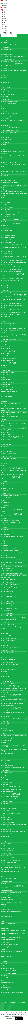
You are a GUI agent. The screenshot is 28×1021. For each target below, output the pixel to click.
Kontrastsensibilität (6, 740)
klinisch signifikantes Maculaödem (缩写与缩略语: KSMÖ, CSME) (13, 424)
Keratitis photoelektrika (8, 242)
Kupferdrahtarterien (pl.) (8, 968)
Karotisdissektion (6, 139)
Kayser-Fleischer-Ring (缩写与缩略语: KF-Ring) (14, 185)
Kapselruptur (5, 111)
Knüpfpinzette (5, 463)
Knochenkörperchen (6, 451)
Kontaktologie (5, 723)
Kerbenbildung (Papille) (8, 351)
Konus (2, 758)
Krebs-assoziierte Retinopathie (10, 923)
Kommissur (4, 518)
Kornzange (4, 839)
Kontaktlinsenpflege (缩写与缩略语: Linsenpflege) (11, 709)
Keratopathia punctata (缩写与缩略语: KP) (13, 328)
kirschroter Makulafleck (7, 396)
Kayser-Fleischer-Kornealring (9, 182)
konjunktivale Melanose (8, 603)
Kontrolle (3, 742)
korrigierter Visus (6, 853)
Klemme (3, 419)
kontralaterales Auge (7, 730)
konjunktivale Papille (7, 606)
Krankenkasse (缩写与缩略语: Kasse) (11, 892)
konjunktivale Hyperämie (8, 599)
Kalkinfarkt (4, 42)
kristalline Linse (5, 942)
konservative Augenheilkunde (9, 647)
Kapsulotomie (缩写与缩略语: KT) (10, 128)
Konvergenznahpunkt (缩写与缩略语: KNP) (12, 767)
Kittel (2, 399)
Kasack (3, 149)
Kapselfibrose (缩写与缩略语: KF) (10, 101)
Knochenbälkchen (6, 449)
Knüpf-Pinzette (5, 461)
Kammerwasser (5, 47)
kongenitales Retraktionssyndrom (10, 584)
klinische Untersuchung (7, 442)
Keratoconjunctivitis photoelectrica (11, 271)
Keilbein (3, 187)
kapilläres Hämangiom (7, 94)
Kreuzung (3, 926)
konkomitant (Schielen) (7, 636)
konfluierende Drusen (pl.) (8, 548)
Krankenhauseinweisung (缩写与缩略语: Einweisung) (12, 886)
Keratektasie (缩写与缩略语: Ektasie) (11, 219)
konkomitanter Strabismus (8, 638)
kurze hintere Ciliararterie (8, 970)
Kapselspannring (6, 116)
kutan (2, 980)
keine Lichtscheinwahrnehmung (10, 212)
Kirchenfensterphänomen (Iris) (10, 391)
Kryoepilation (5, 949)
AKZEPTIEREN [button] (19, 1018)
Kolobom (3, 507)
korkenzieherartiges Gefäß (8, 799)
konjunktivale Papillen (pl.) (9, 608)
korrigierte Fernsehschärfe (8, 846)
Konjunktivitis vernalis (7, 624)
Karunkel (3, 144)
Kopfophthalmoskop (7, 784)
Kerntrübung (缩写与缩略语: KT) (10, 363)
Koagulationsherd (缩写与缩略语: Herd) (12, 474)
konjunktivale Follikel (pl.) (8, 594)
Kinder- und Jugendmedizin (9, 375)
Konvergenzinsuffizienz (7, 765)
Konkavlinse (4, 633)
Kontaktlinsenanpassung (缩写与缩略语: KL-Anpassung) (13, 700)
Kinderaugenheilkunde (7, 382)
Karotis (3, 135)
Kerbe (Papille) (5, 348)
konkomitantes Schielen (8, 640)
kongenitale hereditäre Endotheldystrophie (13, 560)
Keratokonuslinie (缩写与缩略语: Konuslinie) (13, 312)
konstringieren (5, 676)
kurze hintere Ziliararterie (8, 973)
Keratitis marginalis (6, 230)
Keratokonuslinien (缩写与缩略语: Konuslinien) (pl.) (10, 315)
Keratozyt (3, 344)
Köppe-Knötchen (6, 987)
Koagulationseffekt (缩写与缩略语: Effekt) (12, 468)
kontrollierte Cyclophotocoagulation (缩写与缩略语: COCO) (13, 746)
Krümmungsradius (6, 956)
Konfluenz (4, 543)
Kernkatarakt (4, 356)
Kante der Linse (5, 87)
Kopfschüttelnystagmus (7, 791)
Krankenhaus (4, 883)
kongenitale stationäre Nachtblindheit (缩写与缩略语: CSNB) (13, 576)
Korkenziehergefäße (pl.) (8, 803)
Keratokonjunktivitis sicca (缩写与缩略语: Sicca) (12, 306)
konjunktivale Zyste (6, 610)
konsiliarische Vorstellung (8, 669)
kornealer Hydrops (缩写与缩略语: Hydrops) (13, 824)
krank (2, 876)
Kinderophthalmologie (7, 387)
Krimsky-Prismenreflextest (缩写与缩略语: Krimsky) (13, 934)
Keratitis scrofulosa (6, 251)
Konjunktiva (4, 589)
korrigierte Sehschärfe (7, 848)
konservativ (4, 645)
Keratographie (5, 290)
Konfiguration (5, 541)
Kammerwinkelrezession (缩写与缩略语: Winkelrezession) (12, 64)
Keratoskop (4, 341)
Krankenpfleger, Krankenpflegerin (10, 895)
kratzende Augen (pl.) (7, 916)
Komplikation (5, 529)
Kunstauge (4, 961)
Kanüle (3, 89)
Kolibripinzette (5, 486)
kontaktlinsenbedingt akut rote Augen (12, 703)
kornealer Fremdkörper (7, 822)
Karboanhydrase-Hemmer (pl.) (9, 130)
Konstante (4, 671)
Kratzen (3, 914)
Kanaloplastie (5, 80)
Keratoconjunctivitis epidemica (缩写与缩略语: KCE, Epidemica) (13, 263)
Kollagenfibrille (5, 493)
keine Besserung (5, 209)
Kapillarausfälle (5, 92)
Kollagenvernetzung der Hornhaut (10, 495)
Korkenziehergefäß (6, 801)
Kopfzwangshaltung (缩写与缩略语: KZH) (12, 794)
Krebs (2, 921)
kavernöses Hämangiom (8, 180)
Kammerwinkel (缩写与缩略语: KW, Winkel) (13, 56)
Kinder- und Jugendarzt (7, 372)
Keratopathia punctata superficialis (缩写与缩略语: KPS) (13, 331)
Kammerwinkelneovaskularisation (10, 61)
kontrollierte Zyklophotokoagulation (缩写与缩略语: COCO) (13, 750)
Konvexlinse (4, 779)
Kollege (3, 500)
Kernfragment (5, 353)
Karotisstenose (5, 142)
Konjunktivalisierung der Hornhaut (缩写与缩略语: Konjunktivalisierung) (13, 618)
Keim (2, 197)
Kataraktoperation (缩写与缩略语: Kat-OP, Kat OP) (13, 172)
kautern (3, 178)
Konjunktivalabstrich (7, 591)
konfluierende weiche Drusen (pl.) (10, 550)
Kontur (3, 756)
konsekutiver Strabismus (8, 643)
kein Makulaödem (6, 202)
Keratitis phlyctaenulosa (8, 235)
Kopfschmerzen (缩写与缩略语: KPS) (11, 789)
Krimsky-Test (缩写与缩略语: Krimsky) (11, 937)
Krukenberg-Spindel (6, 947)
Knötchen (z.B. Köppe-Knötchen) (10, 458)
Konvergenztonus (6, 775)
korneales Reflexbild (7, 834)
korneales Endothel (6, 829)
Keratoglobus (5, 283)
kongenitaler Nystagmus (8, 579)
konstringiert (4, 679)
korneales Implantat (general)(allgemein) (13, 831)
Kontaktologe (5, 721)
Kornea (3, 806)
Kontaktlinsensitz (6, 716)
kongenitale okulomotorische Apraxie (11, 573)
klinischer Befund (6, 444)
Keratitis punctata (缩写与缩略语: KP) (11, 245)
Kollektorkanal (5, 502)
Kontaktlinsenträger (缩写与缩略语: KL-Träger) (14, 719)
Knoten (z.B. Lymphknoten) (8, 453)
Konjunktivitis (5, 622)
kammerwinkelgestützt (7, 59)
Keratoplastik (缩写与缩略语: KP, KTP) (11, 339)
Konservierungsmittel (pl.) (8, 659)
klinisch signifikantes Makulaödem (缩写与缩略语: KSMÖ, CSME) (13, 429)
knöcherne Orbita (6, 456)
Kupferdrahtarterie (6, 966)
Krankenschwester (6, 897)
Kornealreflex (5, 836)
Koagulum (4, 481)
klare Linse (4, 401)
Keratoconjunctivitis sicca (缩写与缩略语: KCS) (12, 275)
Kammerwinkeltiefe (6, 68)
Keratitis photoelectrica (8, 240)
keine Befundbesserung (7, 207)
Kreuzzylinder (5, 928)
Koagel (3, 465)
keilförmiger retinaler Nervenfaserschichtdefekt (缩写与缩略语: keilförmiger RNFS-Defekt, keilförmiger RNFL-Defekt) (14, 192)
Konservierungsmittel (7, 657)
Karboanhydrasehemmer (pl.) (9, 132)
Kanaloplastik (5, 82)
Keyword (3, 367)
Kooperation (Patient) (7, 782)
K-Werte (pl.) (4, 40)
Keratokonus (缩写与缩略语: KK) (10, 310)
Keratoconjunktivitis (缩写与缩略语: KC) (12, 278)
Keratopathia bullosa (7, 326)
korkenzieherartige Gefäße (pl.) (10, 796)
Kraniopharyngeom (6, 874)
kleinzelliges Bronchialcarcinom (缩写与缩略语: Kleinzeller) (13, 409)
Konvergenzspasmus (7, 772)
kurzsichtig (4, 975)
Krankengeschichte (6, 881)
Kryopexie (4, 954)
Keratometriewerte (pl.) (7, 323)
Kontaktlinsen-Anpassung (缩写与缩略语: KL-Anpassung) (13, 691)
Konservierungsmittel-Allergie (9, 662)
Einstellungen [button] (10, 1018)
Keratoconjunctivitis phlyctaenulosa (11, 267)
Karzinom (3, 147)
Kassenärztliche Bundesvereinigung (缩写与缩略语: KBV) (13, 152)
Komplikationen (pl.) (7, 532)
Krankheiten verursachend (8, 907)
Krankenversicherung (7, 899)
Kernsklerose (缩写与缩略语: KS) (10, 358)
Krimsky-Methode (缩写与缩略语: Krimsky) (13, 930)
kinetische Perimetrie (7, 389)
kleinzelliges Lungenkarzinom (9, 416)
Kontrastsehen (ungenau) (8, 738)
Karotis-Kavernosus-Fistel (8, 137)
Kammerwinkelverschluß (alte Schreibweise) (13, 70)
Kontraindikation (6, 726)
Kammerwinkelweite (7, 73)
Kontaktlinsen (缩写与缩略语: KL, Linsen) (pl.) (13, 688)
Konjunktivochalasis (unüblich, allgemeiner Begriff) (13, 627)
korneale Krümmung (7, 817)
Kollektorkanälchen (6, 505)
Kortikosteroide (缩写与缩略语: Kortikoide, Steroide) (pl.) (13, 868)
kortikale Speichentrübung (8, 862)
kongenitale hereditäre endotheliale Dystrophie (11, 563)
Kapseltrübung (5, 118)
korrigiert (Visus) (6, 843)
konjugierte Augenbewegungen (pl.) (11, 587)
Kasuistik (3, 160)
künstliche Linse (5, 990)
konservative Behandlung (8, 650)
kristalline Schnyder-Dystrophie (10, 944)
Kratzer (3, 919)
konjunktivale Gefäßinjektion (9, 596)
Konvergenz (4, 763)
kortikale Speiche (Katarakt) (9, 858)
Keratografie (4, 285)
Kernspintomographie (7, 360)
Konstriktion (4, 674)
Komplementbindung (7, 524)
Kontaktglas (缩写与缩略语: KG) (9, 683)
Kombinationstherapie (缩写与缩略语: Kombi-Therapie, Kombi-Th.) (14, 515)
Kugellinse (4, 959)
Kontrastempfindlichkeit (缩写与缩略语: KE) (13, 735)
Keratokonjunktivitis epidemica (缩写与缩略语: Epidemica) (13, 295)
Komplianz (4, 527)
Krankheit (4, 904)
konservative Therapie (7, 652)
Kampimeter (4, 75)
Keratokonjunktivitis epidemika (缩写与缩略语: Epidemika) (13, 300)
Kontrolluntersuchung (7, 753)
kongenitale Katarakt (7, 570)
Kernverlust (4, 365)
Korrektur (3, 841)
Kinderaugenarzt (5, 379)
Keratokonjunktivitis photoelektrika (11, 303)
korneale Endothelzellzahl (8, 808)
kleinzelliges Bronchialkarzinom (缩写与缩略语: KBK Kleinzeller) (13, 413)
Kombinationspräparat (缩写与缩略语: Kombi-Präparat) (14, 510)
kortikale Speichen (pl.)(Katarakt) (10, 860)
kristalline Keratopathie (8, 939)
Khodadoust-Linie (6, 370)
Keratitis (3, 221)
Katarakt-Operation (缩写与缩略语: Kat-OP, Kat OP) (13, 165)
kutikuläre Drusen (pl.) (7, 982)
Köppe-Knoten (5, 985)
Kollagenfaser (5, 490)
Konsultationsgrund (6, 681)
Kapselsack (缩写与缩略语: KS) (9, 113)
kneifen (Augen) (5, 446)
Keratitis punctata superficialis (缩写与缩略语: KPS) (13, 248)
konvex (3, 777)
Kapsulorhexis (5, 123)
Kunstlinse (4, 963)
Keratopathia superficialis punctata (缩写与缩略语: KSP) (13, 335)
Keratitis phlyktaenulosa (8, 237)
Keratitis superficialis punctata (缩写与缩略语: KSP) (13, 257)
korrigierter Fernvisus (7, 850)
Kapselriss (4, 106)
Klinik (2, 421)
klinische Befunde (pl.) (7, 432)
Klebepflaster (5, 406)
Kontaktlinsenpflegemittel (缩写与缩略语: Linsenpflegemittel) (13, 713)
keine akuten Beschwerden (8, 205)
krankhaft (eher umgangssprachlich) (11, 902)
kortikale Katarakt (6, 855)
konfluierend (4, 545)
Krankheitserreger (6, 909)
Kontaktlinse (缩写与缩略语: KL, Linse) (11, 686)
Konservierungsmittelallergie (9, 664)
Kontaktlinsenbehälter (7, 705)
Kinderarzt (4, 377)
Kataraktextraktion (6, 169)
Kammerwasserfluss (6, 52)
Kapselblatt (4, 96)
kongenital (4, 555)
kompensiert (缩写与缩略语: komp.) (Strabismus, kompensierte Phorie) (11, 521)
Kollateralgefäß (5, 498)
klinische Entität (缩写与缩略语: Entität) (12, 437)
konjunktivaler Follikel (7, 613)
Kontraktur (4, 728)
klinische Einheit (6, 434)
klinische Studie (5, 439)
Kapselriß (4, 108)
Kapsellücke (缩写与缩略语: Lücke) (10, 104)
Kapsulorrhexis (5, 125)
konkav (3, 631)
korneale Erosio (5, 810)
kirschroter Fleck (6, 394)
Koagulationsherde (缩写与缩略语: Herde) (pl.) (12, 478)
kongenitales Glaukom (7, 582)
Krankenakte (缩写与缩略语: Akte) (10, 879)
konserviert (4, 655)
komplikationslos (6, 534)
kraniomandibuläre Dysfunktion (10, 871)
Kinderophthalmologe (7, 384)
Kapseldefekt (5, 99)
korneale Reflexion (6, 819)
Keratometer (4, 319)
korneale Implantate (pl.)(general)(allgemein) (11, 814)
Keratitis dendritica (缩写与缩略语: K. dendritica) (11, 224)
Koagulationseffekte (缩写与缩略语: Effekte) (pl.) (13, 471)
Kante (2, 85)
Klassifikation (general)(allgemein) (11, 403)
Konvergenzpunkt (6, 770)
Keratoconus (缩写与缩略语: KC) (10, 280)
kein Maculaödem (6, 200)
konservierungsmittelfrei (8, 667)
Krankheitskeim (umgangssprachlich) (11, 911)
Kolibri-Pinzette (5, 483)
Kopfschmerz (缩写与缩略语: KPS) (10, 787)
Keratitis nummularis (7, 233)
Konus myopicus (5, 760)
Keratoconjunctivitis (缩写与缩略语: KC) (12, 260)
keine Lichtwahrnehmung (8, 214)
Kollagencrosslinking (7, 488)
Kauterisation (5, 175)
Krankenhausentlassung (7, 890)
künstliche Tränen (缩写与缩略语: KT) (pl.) (12, 992)
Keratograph (4, 287)
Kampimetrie (5, 77)
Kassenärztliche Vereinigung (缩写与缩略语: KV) (13, 156)
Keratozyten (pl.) (6, 346)
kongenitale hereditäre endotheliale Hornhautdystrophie (11, 567)
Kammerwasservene (6, 54)
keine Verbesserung (6, 216)
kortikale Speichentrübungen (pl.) (10, 865)
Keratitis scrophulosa (7, 253)
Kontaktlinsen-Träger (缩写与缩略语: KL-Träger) (12, 695)
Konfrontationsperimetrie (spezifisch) (12, 553)
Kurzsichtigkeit (5, 978)
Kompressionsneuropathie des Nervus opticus (12, 537)
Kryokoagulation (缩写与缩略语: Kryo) (11, 951)
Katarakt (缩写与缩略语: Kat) (9, 162)
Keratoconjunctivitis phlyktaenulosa (11, 269)
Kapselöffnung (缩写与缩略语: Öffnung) (12, 120)
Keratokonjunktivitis (7, 292)
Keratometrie (5, 321)
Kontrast (3, 733)
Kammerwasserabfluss (7, 49)
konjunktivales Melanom (8, 615)
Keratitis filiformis (6, 228)
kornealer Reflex (6, 827)
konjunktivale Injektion (7, 601)
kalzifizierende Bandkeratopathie (10, 45)
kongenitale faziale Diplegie (9, 557)
